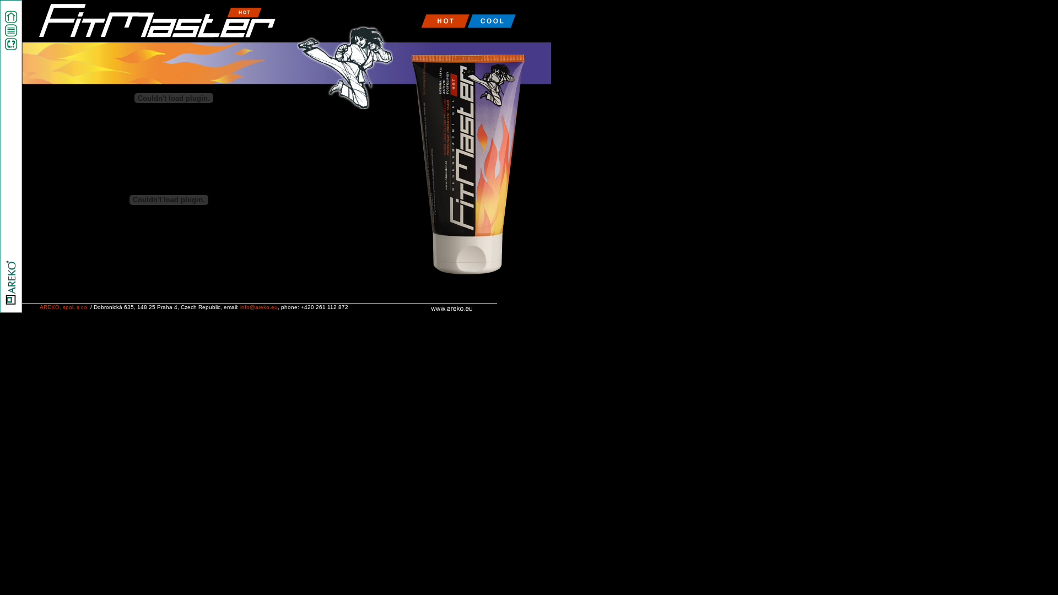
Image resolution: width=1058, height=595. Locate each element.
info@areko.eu (259, 307)
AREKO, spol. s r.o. (64, 307)
